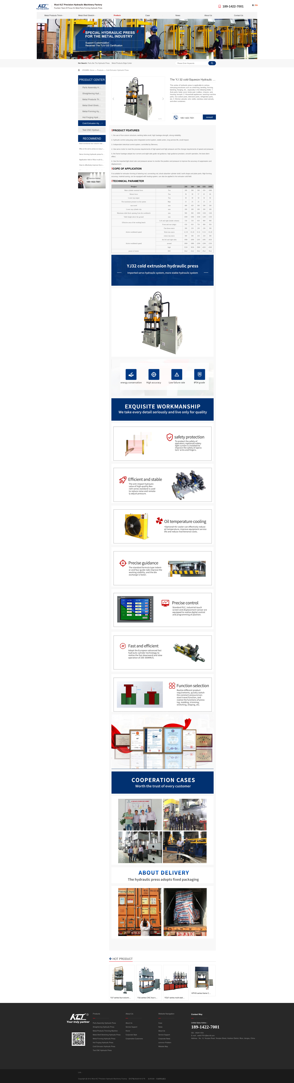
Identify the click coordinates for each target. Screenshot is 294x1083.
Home (92, 70)
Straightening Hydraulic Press (91, 93)
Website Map (163, 1046)
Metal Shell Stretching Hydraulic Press (91, 105)
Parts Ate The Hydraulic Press (99, 63)
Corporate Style (131, 1034)
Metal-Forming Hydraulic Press (91, 111)
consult (209, 117)
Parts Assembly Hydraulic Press (91, 87)
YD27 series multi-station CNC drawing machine (184, 997)
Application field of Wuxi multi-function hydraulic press (98, 152)
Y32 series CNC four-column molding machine (156, 997)
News (177, 15)
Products (117, 15)
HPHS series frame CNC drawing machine (208, 993)
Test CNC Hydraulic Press (91, 129)
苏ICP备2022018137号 (137, 1078)
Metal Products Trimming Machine (91, 99)
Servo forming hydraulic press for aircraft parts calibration (100, 147)
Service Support (131, 1027)
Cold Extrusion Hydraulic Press (117, 70)
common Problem (164, 1042)
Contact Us (238, 15)
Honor (128, 1031)
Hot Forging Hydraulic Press (91, 117)
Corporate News (164, 1038)
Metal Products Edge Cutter (122, 63)
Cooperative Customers (134, 1038)
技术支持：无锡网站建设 (157, 1078)
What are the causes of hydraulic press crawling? (97, 163)
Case (147, 15)
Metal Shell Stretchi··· (87, 15)
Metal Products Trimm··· (54, 15)
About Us (208, 15)
